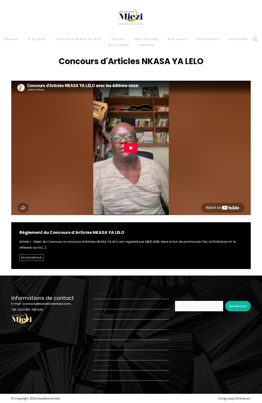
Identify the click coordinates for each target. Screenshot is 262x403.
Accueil (11, 39)
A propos (37, 39)
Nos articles (146, 39)
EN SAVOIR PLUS (31, 258)
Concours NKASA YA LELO (79, 39)
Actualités (238, 39)
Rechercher (183, 298)
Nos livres (177, 39)
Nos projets (208, 39)
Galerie (146, 45)
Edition (118, 39)
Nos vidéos (118, 45)
